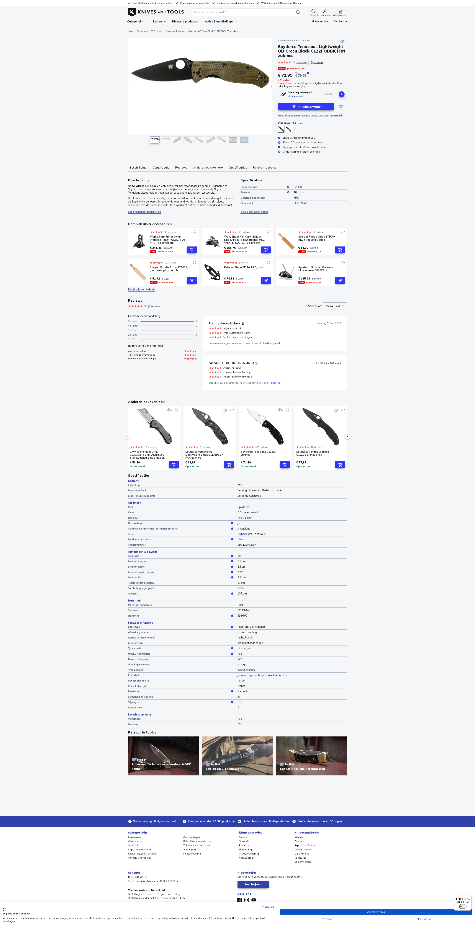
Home (131, 31)
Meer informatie (296, 96)
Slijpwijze (133, 702)
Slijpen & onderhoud (139, 849)
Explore (158, 21)
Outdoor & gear (192, 837)
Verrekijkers (189, 849)
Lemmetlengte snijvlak (141, 572)
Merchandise (301, 853)
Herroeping (245, 849)
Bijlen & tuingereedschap (197, 841)
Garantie (244, 841)
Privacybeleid (267, 906)
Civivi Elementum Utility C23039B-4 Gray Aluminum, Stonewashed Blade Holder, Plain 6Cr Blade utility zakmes (148, 454)
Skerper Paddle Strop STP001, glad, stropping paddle (169, 269)
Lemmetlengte (248, 186)
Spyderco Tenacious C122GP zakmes (259, 453)
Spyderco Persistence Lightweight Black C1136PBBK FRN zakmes (204, 454)
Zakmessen (142, 31)
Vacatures (300, 857)
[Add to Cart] (192, 249)
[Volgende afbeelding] (272, 86)
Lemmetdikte (135, 577)
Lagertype (134, 626)
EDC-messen (157, 31)
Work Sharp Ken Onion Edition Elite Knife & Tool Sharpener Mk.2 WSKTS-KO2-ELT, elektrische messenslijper (244, 239)
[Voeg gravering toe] (342, 94)
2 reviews (301, 62)
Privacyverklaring (249, 853)
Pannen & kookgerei (139, 857)
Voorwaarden (246, 857)
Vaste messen (135, 841)
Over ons (299, 841)
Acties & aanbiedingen (219, 21)
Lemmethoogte (137, 561)
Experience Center (304, 845)
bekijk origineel (271, 343)
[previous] (134, 436)
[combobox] (335, 306)
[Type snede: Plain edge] (281, 129)
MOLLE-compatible (139, 653)
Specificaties (238, 167)
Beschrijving (138, 167)
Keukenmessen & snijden (142, 853)
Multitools (133, 845)
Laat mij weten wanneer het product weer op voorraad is (310, 115)
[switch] (462, 906)
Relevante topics (264, 167)
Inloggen (325, 15)
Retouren (244, 845)
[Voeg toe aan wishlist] (341, 106)
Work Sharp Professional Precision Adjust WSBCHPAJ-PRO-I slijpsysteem (168, 239)
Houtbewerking (192, 853)
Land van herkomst (139, 539)
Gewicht (245, 192)
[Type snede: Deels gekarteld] (288, 129)
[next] (341, 436)
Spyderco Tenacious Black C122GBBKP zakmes (312, 453)
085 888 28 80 (137, 877)
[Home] (156, 11)
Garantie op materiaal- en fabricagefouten (153, 528)
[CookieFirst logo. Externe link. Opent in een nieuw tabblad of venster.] (4, 909)
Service (243, 837)
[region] (200, 91)
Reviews (181, 167)
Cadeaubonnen (303, 849)
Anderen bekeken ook (208, 167)
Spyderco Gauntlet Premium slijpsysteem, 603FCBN (315, 269)
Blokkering (134, 691)
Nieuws (298, 837)
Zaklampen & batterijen (196, 845)
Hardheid (133, 615)
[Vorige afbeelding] (128, 86)
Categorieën (135, 21)
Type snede (134, 648)
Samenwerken (302, 861)
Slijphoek (133, 555)
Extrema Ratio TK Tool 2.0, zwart (244, 267)
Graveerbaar (135, 523)
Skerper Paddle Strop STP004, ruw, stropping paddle (317, 238)
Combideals (161, 167)
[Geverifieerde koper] (243, 323)
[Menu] (469, 897)
